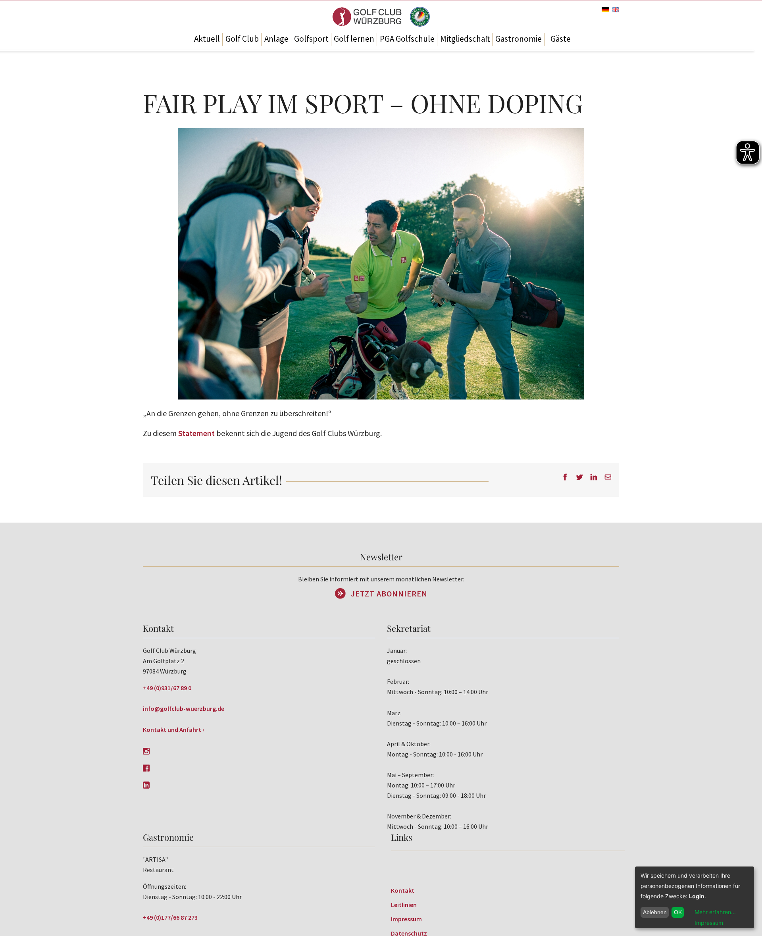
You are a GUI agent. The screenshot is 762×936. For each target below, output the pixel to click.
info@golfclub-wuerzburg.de (183, 708)
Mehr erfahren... (715, 912)
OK (678, 912)
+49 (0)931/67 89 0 (167, 688)
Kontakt (402, 890)
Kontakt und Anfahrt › (173, 729)
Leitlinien (404, 905)
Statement (196, 433)
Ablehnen (655, 912)
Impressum (406, 919)
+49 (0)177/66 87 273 (170, 917)
